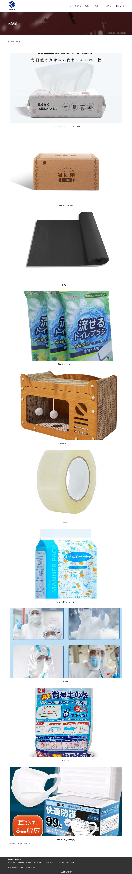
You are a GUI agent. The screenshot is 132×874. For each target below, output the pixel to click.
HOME (12, 42)
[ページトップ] (127, 869)
